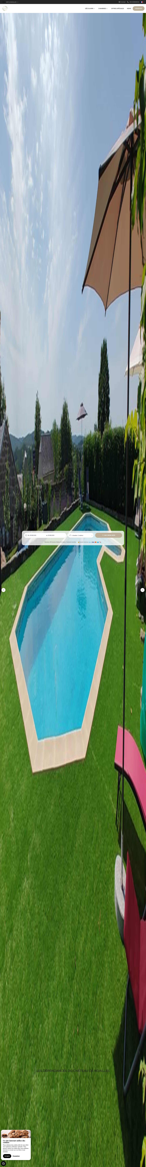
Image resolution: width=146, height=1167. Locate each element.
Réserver (138, 8)
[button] (3, 590)
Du (28, 535)
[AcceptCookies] (3, 1163)
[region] (16, 1145)
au (46, 535)
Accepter (7, 1156)
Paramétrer (16, 1156)
